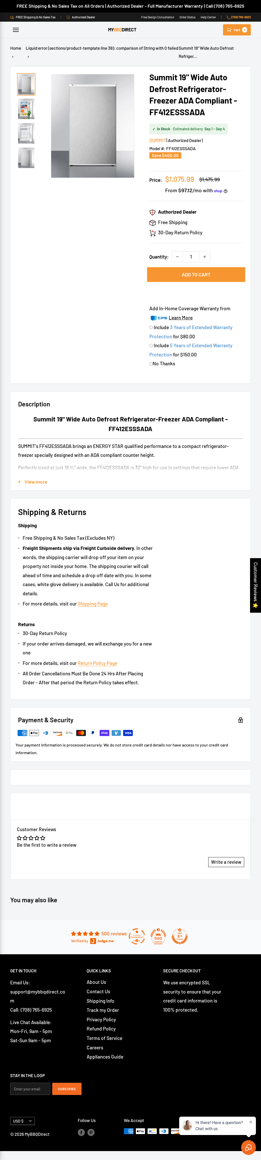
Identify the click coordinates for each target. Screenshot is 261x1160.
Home (15, 47)
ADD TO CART (196, 274)
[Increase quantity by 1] (204, 256)
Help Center (208, 17)
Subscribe (67, 1089)
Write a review (226, 862)
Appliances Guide (105, 1057)
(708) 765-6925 (241, 17)
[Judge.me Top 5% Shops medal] (180, 936)
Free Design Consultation (157, 17)
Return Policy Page (97, 663)
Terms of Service (104, 1038)
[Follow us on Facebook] (81, 1132)
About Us (96, 982)
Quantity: (159, 257)
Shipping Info (100, 1001)
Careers (95, 1047)
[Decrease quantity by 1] (177, 256)
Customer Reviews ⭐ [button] (256, 585)
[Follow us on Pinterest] (91, 1132)
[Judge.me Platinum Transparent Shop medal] (137, 936)
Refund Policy (101, 1029)
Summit (157, 140)
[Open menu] (15, 29)
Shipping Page (93, 604)
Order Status (187, 17)
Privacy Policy (101, 1019)
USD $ (18, 1120)
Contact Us (98, 991)
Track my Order (103, 1010)
